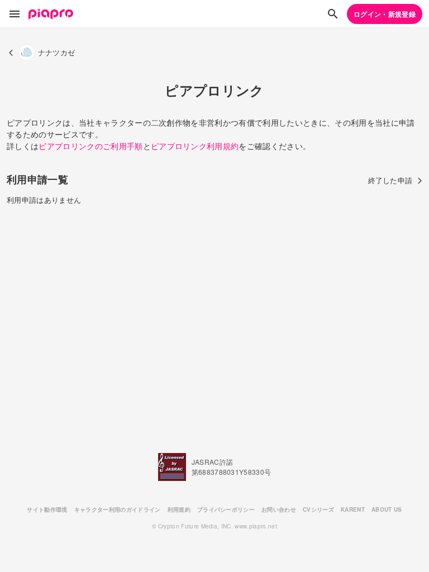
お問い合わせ (278, 509)
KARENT (353, 509)
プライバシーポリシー (226, 509)
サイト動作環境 (47, 509)
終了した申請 (390, 180)
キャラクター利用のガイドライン (117, 509)
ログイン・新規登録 (385, 14)
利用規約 (179, 509)
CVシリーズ (318, 509)
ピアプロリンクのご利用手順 (90, 145)
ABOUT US (386, 509)
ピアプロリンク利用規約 (195, 145)
